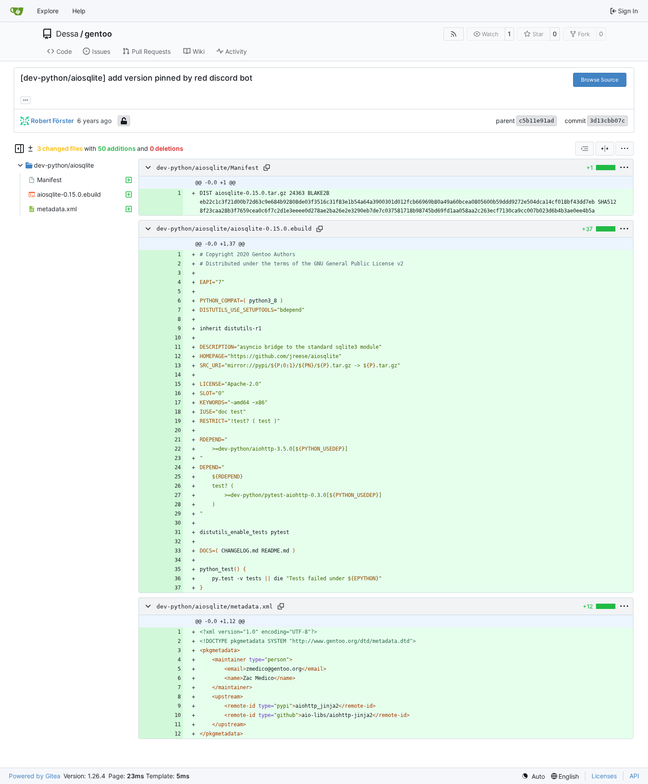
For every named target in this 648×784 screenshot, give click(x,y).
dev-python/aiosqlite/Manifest (207, 167)
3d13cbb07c (607, 120)
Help (79, 11)
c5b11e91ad (536, 120)
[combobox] (584, 149)
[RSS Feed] (453, 34)
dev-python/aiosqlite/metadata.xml (214, 606)
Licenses (604, 776)
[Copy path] (267, 167)
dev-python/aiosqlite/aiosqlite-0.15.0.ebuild (234, 229)
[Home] (16, 11)
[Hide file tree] (19, 148)
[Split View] (605, 149)
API (634, 776)
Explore (48, 11)
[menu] (624, 149)
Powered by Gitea (34, 776)
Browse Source (599, 79)
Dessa (67, 34)
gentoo (98, 34)
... (25, 99)
